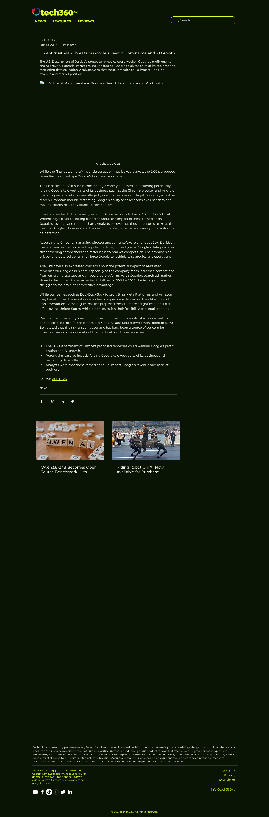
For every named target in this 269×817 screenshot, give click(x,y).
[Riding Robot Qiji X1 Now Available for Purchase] (146, 440)
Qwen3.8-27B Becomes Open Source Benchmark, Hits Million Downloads (69, 469)
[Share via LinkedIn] (62, 401)
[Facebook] (42, 792)
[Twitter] (63, 792)
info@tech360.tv (223, 789)
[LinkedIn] (70, 792)
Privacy (229, 775)
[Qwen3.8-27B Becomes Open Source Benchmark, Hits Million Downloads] (70, 440)
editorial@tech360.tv (46, 761)
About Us (228, 771)
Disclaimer (227, 780)
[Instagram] (56, 792)
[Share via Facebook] (42, 401)
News (43, 388)
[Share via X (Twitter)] (52, 401)
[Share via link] (72, 401)
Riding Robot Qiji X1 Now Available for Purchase (140, 469)
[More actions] (174, 42)
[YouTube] (35, 792)
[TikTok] (49, 792)
